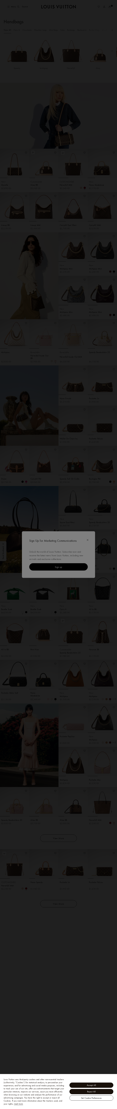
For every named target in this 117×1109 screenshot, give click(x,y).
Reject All (91, 1091)
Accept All (91, 1085)
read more (18, 1103)
